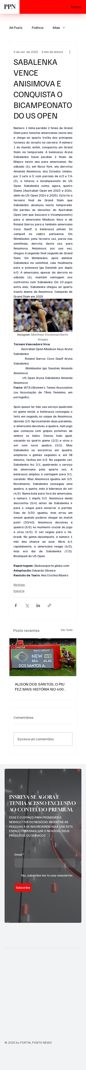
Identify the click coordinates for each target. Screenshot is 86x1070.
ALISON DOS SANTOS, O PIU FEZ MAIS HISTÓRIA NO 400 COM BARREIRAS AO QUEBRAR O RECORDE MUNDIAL (41, 686)
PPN (10, 6)
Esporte (19, 591)
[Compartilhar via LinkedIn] (38, 605)
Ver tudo (67, 630)
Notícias (19, 584)
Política (37, 27)
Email (19, 854)
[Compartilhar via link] (49, 605)
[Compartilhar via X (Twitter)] (27, 605)
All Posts (15, 27)
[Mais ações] (69, 51)
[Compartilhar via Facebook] (16, 605)
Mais (56, 27)
